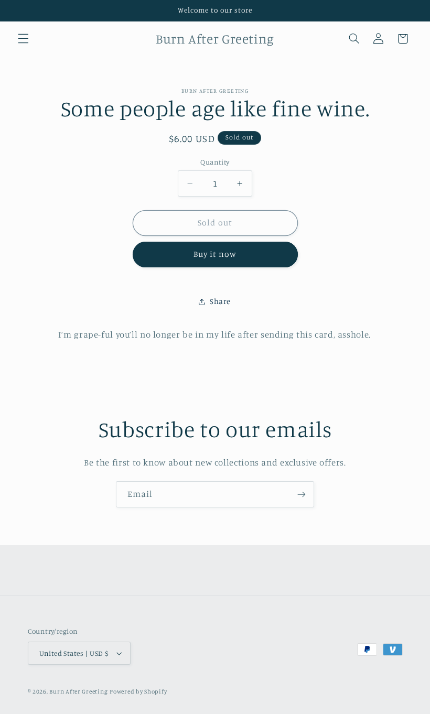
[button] (23, 39)
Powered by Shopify (138, 691)
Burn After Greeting (78, 691)
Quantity (214, 162)
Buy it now (215, 254)
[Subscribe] (301, 494)
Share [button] (220, 301)
